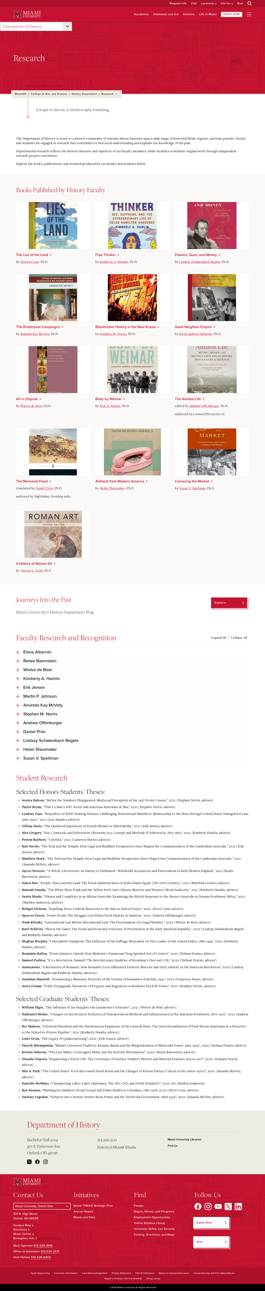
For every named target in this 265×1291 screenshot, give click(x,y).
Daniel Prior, (45, 488)
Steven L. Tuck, (32, 570)
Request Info (178, 3)
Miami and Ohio (84, 1217)
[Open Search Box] (250, 3)
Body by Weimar (108, 399)
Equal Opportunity (40, 1273)
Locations (207, 3)
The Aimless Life (188, 399)
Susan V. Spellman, (192, 488)
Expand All (218, 638)
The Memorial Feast (32, 481)
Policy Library (153, 1278)
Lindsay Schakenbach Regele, (200, 261)
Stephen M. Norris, (113, 334)
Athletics (189, 14)
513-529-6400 (41, 1257)
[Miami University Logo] (27, 14)
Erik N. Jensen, (110, 406)
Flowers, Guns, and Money (196, 255)
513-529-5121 (107, 1139)
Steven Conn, (30, 261)
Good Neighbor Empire (193, 327)
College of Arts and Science (49, 94)
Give (240, 3)
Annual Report (83, 1211)
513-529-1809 (43, 1245)
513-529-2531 (50, 1251)
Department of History (22, 26)
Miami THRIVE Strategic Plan (93, 1206)
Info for (225, 3)
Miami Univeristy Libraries (184, 1139)
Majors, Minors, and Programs (154, 1211)
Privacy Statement (121, 1273)
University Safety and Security (154, 1229)
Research (107, 94)
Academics (141, 14)
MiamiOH (20, 94)
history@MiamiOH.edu (116, 1147)
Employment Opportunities (152, 1217)
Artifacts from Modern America (119, 481)
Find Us (173, 1146)
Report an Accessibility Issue (174, 1273)
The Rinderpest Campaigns (38, 327)
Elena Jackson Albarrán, (196, 334)
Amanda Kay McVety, (35, 334)
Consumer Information (66, 1273)
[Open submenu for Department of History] (67, 26)
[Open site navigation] (249, 14)
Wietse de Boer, (31, 406)
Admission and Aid (166, 14)
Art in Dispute (27, 399)
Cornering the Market (192, 481)
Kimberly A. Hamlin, (114, 261)
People (138, 1206)
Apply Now (231, 14)
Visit (194, 3)
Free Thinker (105, 255)
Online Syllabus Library (149, 1223)
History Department (84, 94)
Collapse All (239, 638)
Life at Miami (208, 14)
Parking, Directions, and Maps (154, 1234)
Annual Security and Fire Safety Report (213, 1273)
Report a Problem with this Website (123, 1278)
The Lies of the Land (32, 255)
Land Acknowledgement (94, 1273)
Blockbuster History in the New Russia (125, 327)
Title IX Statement (144, 1273)
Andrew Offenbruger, (204, 406)
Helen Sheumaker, (113, 488)
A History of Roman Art (34, 564)
